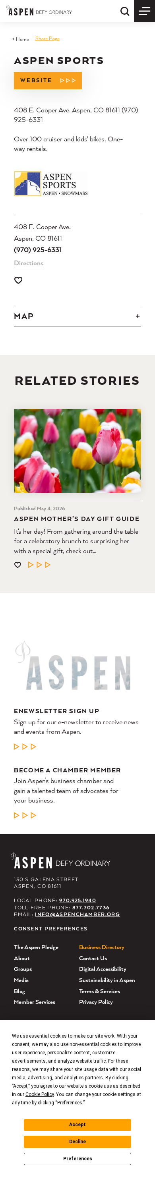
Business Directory (101, 947)
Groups (23, 968)
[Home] (39, 10)
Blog (19, 991)
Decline (77, 1141)
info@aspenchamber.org (77, 914)
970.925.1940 (77, 900)
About (22, 958)
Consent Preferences (50, 928)
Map (24, 316)
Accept (77, 1124)
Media (21, 980)
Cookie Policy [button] (39, 1094)
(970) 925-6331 (38, 249)
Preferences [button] (69, 1103)
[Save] (18, 280)
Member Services (34, 1001)
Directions (29, 262)
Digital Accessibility (102, 968)
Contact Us (93, 958)
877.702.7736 (91, 907)
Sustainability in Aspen (107, 980)
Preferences (77, 1159)
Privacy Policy (96, 1001)
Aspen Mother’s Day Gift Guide (77, 519)
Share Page (47, 38)
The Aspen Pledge (36, 947)
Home (22, 39)
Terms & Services (99, 991)
